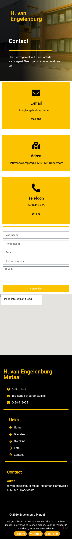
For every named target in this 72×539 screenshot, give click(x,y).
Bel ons (36, 213)
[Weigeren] (66, 527)
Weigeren (35, 533)
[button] (58, 16)
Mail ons (36, 118)
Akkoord (20, 533)
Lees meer (52, 533)
